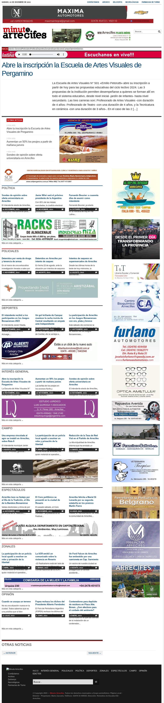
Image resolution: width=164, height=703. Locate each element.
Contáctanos (93, 2)
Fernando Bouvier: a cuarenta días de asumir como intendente (83, 198)
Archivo (106, 2)
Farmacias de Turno (151, 2)
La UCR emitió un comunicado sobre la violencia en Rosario (45, 556)
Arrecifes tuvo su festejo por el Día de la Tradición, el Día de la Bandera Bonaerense (16, 500)
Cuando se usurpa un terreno (16, 601)
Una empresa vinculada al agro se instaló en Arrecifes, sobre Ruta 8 (16, 438)
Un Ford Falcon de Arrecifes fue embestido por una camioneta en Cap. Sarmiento (83, 556)
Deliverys (117, 2)
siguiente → (94, 653)
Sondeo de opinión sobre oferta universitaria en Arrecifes (14, 198)
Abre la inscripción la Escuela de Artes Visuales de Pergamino (16, 382)
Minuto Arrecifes (57, 693)
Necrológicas (132, 2)
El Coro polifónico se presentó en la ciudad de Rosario (47, 500)
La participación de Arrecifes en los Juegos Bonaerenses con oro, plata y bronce (83, 318)
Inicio (5, 49)
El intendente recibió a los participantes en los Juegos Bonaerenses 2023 (15, 318)
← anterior (9, 653)
